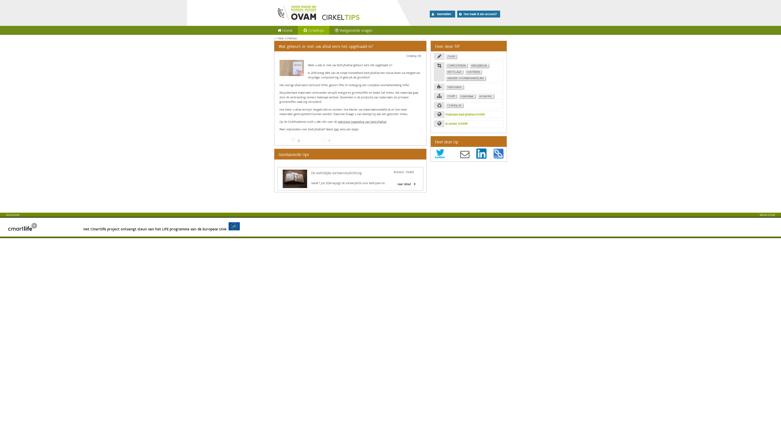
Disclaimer (13, 215)
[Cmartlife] (22, 230)
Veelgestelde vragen (356, 30)
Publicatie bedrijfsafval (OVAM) (465, 114)
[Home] (330, 12)
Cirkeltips (316, 30)
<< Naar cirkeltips (285, 38)
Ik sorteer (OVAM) (457, 123)
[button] (442, 14)
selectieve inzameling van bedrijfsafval (362, 122)
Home (287, 30)
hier (336, 129)
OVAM (403, 172)
